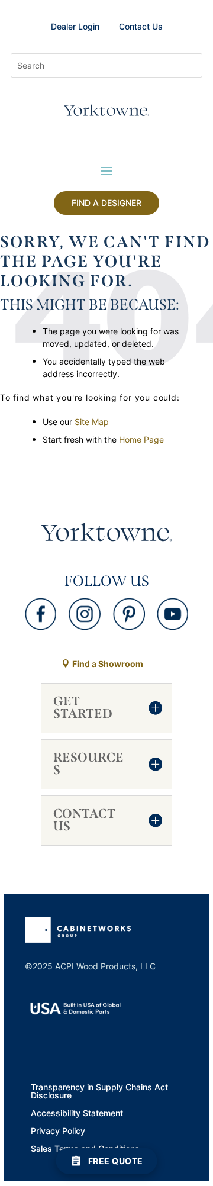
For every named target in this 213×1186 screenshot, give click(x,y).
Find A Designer (106, 202)
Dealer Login (75, 27)
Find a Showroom (107, 663)
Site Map (92, 421)
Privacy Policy (58, 1131)
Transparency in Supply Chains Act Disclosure (99, 1092)
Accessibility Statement (77, 1114)
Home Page (141, 439)
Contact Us (141, 27)
